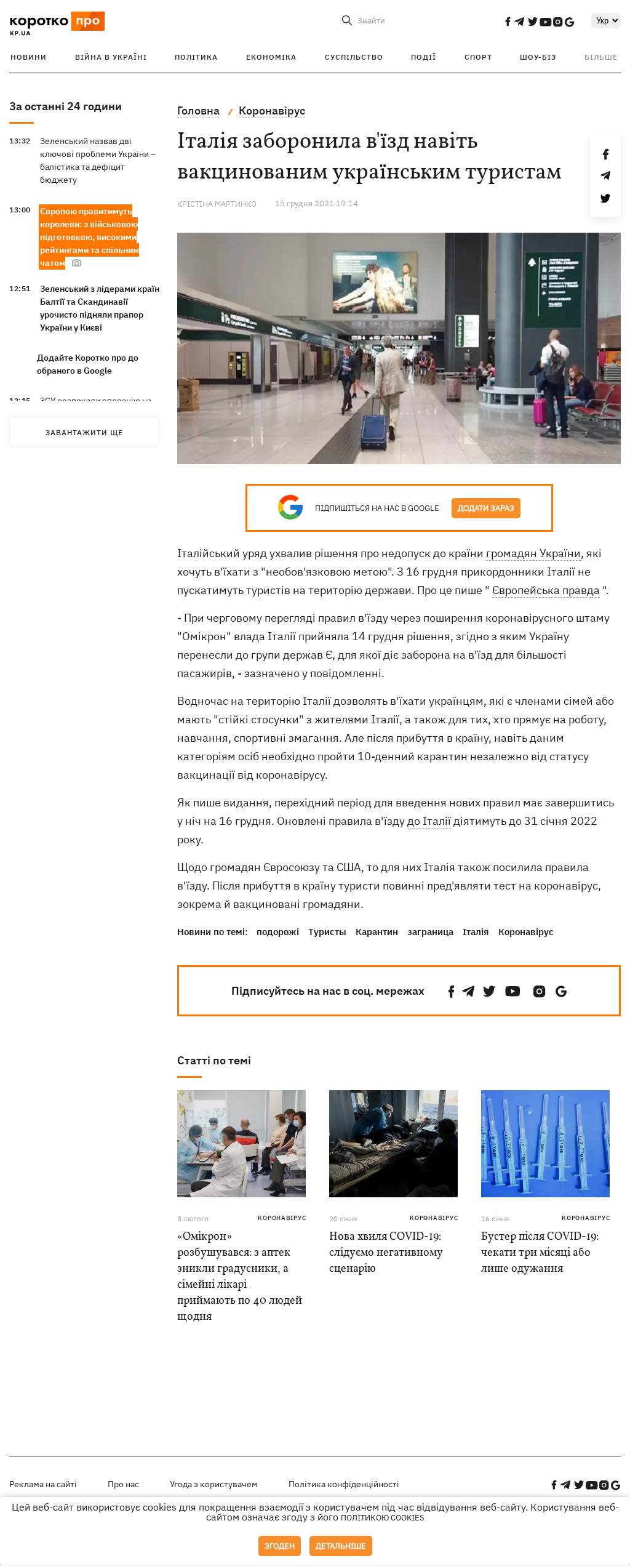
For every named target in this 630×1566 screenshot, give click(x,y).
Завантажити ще (84, 432)
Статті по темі (214, 1060)
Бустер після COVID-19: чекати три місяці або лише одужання (540, 1253)
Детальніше (341, 1546)
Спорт (478, 57)
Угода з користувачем (214, 1484)
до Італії (429, 821)
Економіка (271, 57)
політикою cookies (383, 1518)
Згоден (280, 1546)
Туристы (327, 932)
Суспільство (354, 57)
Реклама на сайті (43, 1484)
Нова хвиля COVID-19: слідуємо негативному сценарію (385, 1253)
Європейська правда (546, 590)
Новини (28, 57)
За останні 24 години (65, 106)
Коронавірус (526, 932)
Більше (601, 57)
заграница (430, 932)
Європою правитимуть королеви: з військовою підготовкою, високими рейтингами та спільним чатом (89, 237)
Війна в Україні (111, 57)
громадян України (533, 553)
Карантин (377, 932)
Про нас (123, 1484)
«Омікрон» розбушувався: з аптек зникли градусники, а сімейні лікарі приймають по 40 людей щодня (239, 1277)
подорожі (278, 932)
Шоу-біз (538, 57)
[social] (507, 21)
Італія (476, 932)
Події (423, 57)
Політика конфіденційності (344, 1484)
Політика (196, 57)
